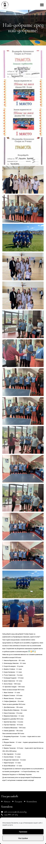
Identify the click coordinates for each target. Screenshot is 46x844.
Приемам (23, 832)
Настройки (23, 838)
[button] (42, 5)
